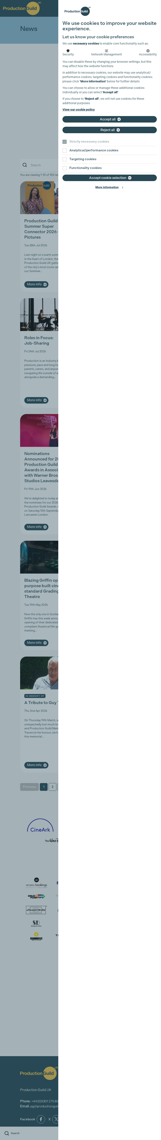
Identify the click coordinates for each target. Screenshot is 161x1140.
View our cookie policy (78, 109)
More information (107, 187)
